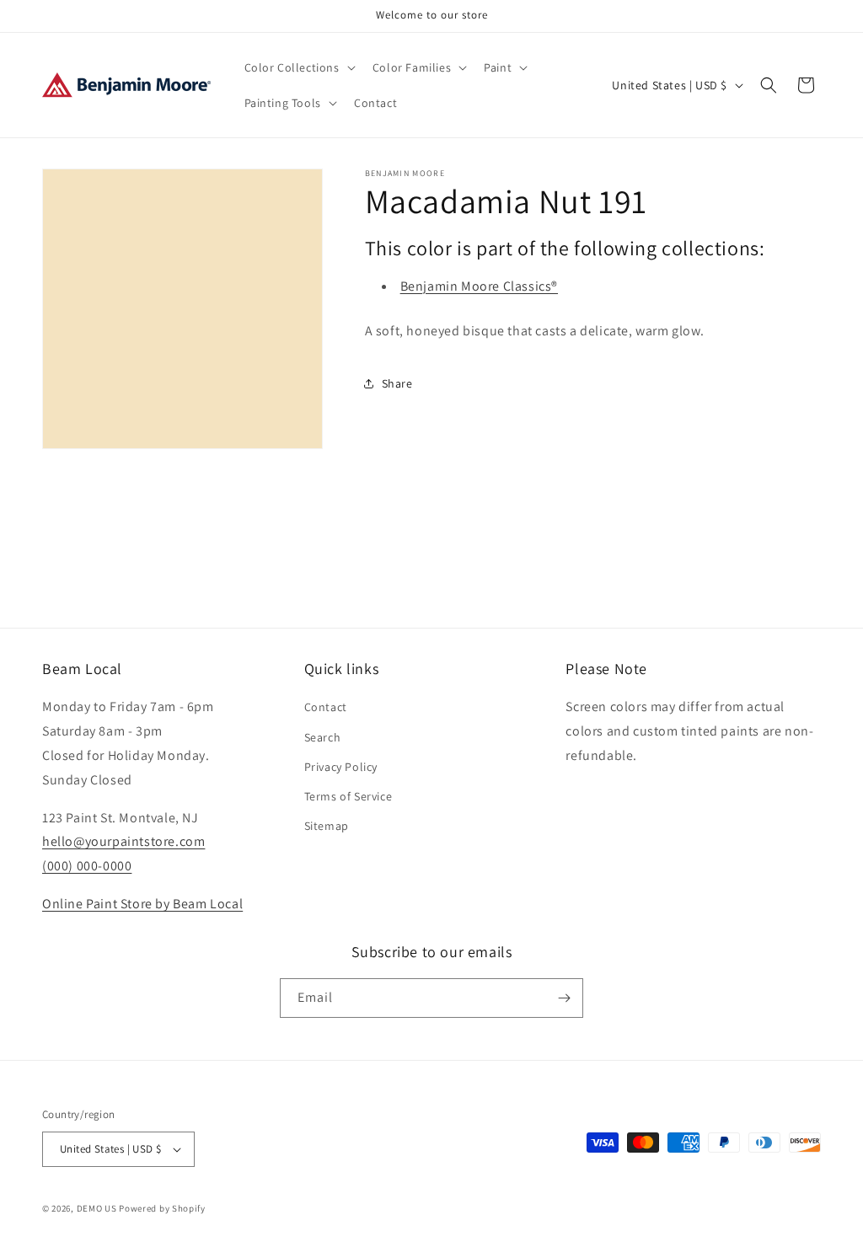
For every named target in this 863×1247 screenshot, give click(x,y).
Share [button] (397, 383)
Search (322, 737)
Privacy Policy (341, 766)
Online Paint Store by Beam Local (142, 904)
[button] (298, 67)
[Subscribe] (563, 998)
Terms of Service (348, 796)
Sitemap (326, 825)
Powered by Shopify (162, 1208)
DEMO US (97, 1208)
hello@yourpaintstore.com (123, 841)
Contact (325, 706)
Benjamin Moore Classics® (479, 286)
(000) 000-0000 (86, 866)
